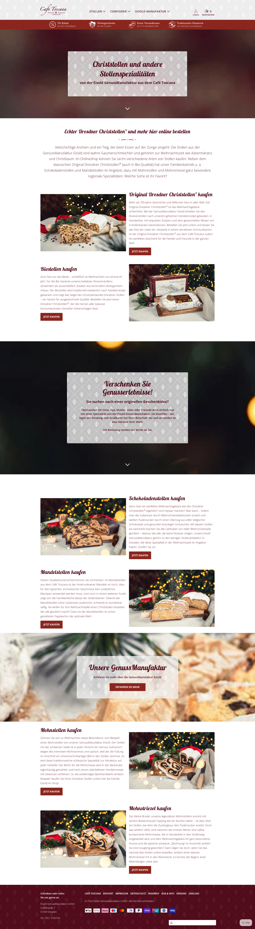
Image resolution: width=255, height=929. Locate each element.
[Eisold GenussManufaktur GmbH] (53, 10)
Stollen (96, 11)
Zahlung (194, 893)
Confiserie (119, 11)
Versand (181, 893)
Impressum (121, 893)
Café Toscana (93, 893)
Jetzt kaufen (140, 251)
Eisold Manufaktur (151, 11)
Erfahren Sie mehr (128, 687)
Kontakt (108, 893)
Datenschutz (138, 893)
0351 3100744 (52, 918)
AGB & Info (167, 893)
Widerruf (153, 893)
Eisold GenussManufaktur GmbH (110, 901)
